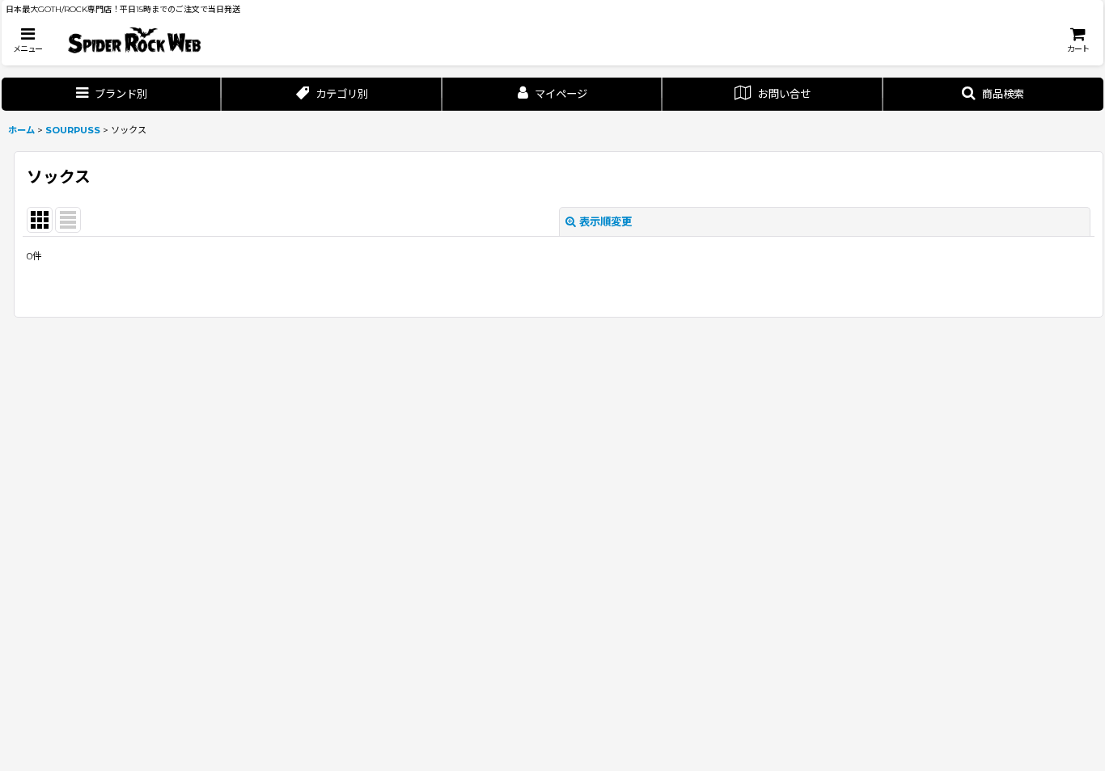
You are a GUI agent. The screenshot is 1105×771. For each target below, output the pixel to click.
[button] (27, 40)
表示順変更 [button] (605, 221)
